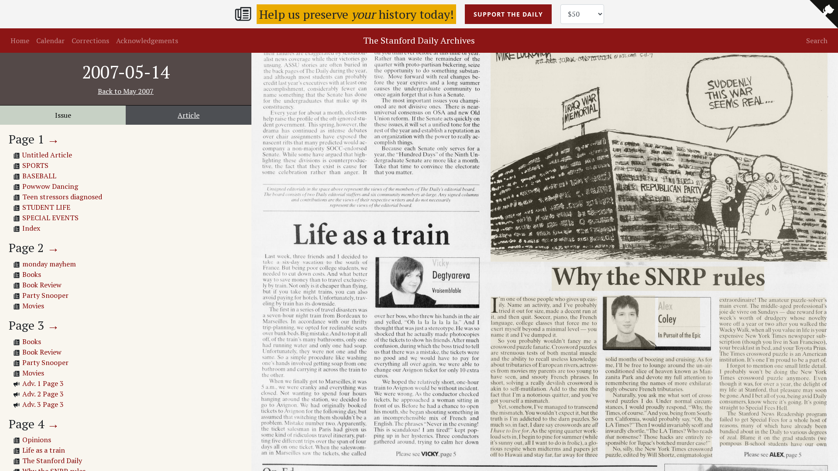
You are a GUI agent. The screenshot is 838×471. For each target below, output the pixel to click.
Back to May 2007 (126, 91)
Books (31, 274)
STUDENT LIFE (46, 207)
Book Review (42, 285)
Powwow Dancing (50, 186)
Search (817, 40)
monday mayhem (49, 264)
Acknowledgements (147, 40)
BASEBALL (39, 176)
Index (31, 228)
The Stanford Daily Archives (419, 40)
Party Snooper (45, 295)
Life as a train (43, 450)
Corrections (90, 40)
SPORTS (35, 165)
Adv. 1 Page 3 (43, 383)
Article (188, 115)
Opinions (36, 439)
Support (508, 14)
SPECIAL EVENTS (50, 217)
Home (19, 40)
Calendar (50, 40)
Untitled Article (47, 155)
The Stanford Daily (52, 460)
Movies (33, 306)
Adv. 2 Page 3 (43, 394)
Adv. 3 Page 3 (43, 404)
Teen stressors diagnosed (62, 196)
